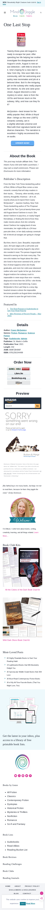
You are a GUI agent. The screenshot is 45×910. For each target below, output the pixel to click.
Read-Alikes (13, 846)
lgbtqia (24, 339)
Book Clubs (8, 871)
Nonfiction (12, 816)
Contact (27, 893)
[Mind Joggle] (22, 12)
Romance (22, 333)
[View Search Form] (40, 12)
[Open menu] (5, 12)
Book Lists (8, 834)
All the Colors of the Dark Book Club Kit (22, 590)
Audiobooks (14, 339)
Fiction (14, 333)
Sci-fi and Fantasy (16, 824)
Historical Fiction (15, 808)
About (18, 886)
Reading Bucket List (17, 850)
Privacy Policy (32, 886)
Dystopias (12, 804)
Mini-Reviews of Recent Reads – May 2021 (24, 315)
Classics (11, 796)
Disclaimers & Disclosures (22, 890)
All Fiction (12, 792)
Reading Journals (11, 878)
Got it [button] (22, 903)
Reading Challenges (12, 864)
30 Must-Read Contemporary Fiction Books (23, 679)
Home (7, 886)
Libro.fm (19, 373)
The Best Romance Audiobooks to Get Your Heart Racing (22, 310)
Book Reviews (9, 857)
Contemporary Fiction (18, 800)
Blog (16, 893)
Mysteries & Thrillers (17, 812)
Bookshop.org (19, 378)
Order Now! (22, 143)
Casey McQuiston (19, 330)
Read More (30, 903)
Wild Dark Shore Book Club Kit (16, 640)
